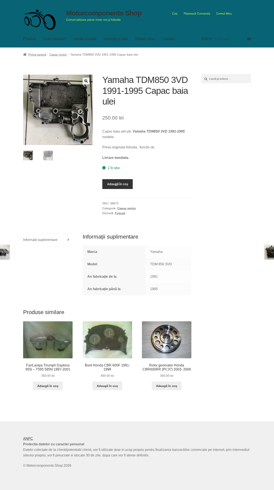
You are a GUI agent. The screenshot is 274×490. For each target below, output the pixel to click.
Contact (168, 39)
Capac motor (58, 54)
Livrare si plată (85, 39)
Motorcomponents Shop (104, 13)
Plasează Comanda (197, 13)
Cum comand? (55, 39)
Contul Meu (224, 13)
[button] (86, 81)
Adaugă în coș (117, 184)
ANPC (28, 438)
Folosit (120, 213)
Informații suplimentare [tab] (40, 240)
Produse (29, 39)
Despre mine (145, 39)
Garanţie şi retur (116, 39)
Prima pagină (37, 54)
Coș (174, 13)
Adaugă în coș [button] (47, 386)
